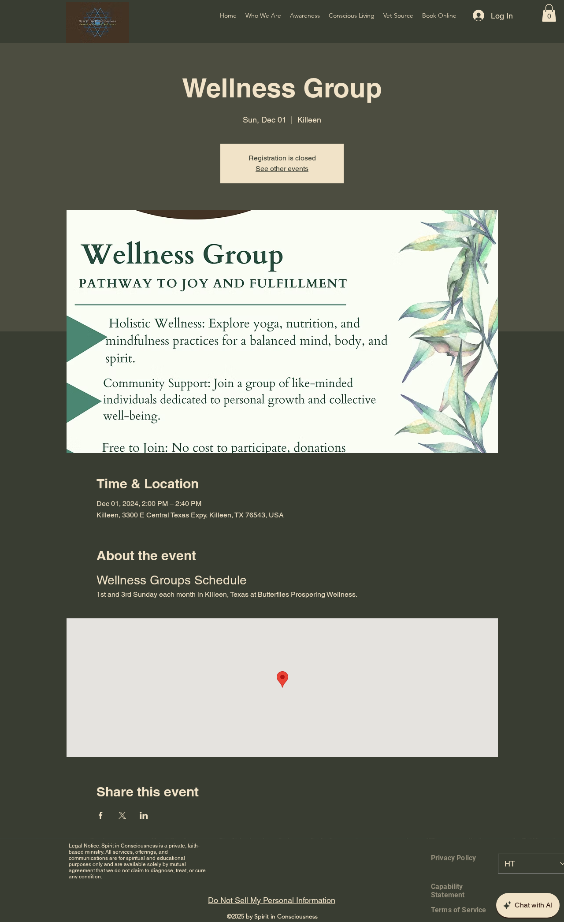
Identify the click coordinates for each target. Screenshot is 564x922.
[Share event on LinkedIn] (144, 815)
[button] (549, 13)
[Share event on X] (122, 815)
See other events (282, 168)
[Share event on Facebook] (100, 815)
